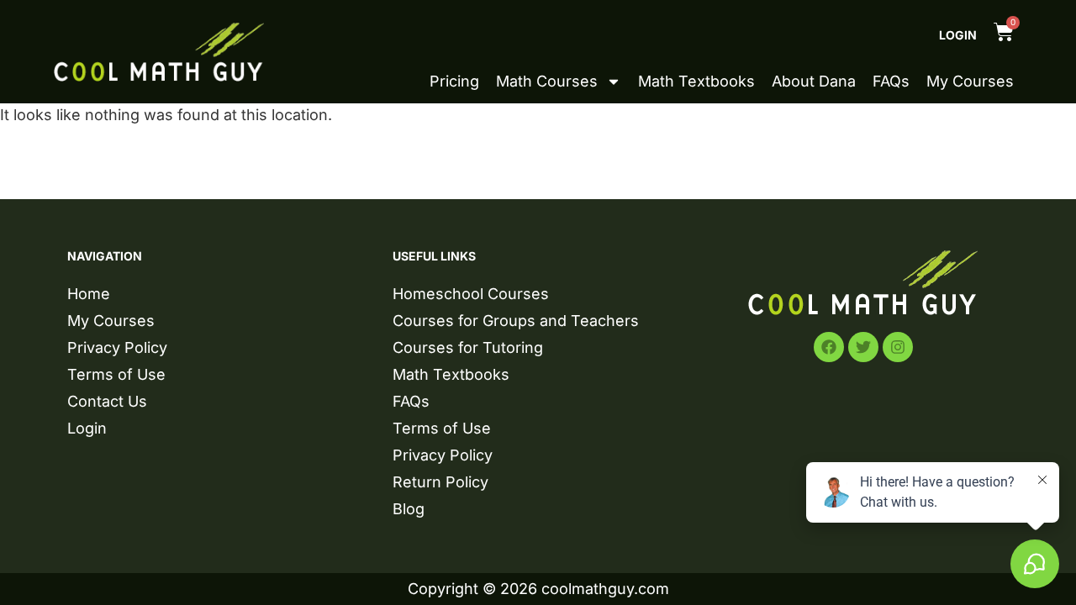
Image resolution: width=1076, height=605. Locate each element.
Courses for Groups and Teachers (516, 320)
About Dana (814, 81)
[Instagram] (898, 347)
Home (88, 293)
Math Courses (547, 81)
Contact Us (107, 401)
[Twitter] (863, 347)
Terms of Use (116, 374)
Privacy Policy (117, 347)
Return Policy (440, 482)
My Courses (970, 81)
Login (958, 35)
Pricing (454, 81)
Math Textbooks (696, 81)
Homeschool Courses (471, 293)
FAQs (891, 81)
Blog (409, 509)
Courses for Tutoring (468, 347)
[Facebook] (829, 347)
